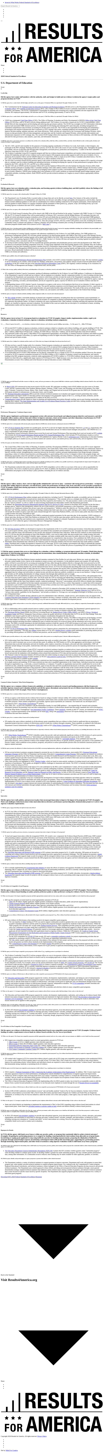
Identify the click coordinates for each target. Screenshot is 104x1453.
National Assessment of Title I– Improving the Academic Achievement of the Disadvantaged (45, 1072)
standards (62, 710)
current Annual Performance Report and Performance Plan (27, 260)
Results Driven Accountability (89, 1083)
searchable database (69, 739)
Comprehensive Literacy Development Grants (23, 911)
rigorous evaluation (42, 968)
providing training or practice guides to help (42, 1106)
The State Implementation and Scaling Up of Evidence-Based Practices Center (45, 401)
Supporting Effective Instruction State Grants (23, 1045)
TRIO (11, 902)
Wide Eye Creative (12, 1450)
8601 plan (46, 224)
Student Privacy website (63, 630)
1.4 (84, 428)
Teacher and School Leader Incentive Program (24, 907)
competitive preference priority (61, 936)
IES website (12, 298)
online (7, 543)
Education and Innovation (16, 978)
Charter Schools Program (17, 903)
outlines (33, 630)
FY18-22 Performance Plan (17, 497)
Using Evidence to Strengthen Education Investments (80, 781)
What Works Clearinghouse (27, 704)
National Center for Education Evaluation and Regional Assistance (43, 107)
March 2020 (10, 386)
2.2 (89, 428)
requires (48, 944)
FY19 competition (78, 983)
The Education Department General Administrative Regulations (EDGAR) (29, 1151)
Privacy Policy (42, 1436)
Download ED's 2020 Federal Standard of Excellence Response (21, 1177)
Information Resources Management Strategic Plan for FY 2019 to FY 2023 (39, 504)
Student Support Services (49, 925)
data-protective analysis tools (56, 657)
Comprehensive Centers (12, 399)
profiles (100, 260)
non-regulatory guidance (27, 1010)
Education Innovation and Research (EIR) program (24, 852)
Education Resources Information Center (48, 263)
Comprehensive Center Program (65, 754)
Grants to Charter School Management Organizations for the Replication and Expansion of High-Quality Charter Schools (53, 932)
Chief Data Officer (26, 120)
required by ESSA (37, 964)
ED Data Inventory (14, 529)
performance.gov (74, 437)
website (99, 433)
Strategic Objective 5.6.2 (83, 590)
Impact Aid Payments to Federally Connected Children (26, 1047)
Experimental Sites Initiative (35, 868)
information (60, 711)
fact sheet (19, 783)
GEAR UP (12, 905)
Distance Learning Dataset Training (16, 657)
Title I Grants (13, 1042)
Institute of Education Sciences (30, 109)
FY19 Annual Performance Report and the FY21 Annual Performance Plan (40, 435)
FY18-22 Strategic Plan (16, 428)
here (71, 198)
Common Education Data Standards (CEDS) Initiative (22, 597)
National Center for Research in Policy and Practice (44, 772)
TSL (13, 940)
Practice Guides (40, 761)
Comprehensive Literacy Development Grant (81, 964)
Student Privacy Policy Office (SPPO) (65, 612)
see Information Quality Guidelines (42, 710)
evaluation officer (10, 109)
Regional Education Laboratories (18, 394)
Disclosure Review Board (16, 612)
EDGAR (39, 725)
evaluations (8, 263)
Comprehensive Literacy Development (24, 944)
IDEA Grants (13, 1044)
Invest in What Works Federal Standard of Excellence (22, 2)
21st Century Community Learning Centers (23, 1049)
